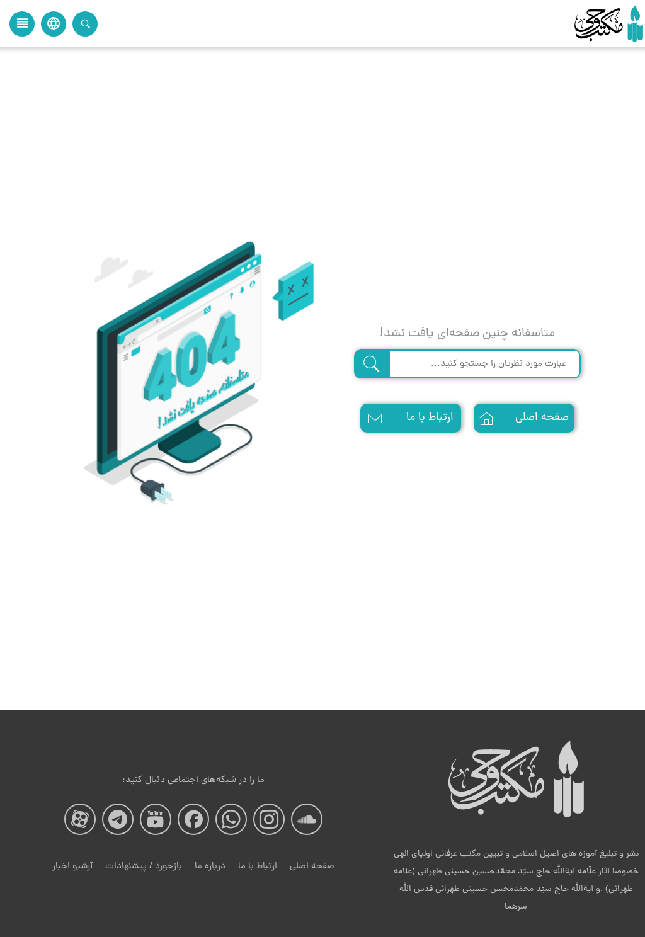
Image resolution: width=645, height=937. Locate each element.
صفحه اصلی (542, 417)
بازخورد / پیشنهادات (143, 867)
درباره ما (210, 867)
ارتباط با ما (430, 417)
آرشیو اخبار (72, 867)
